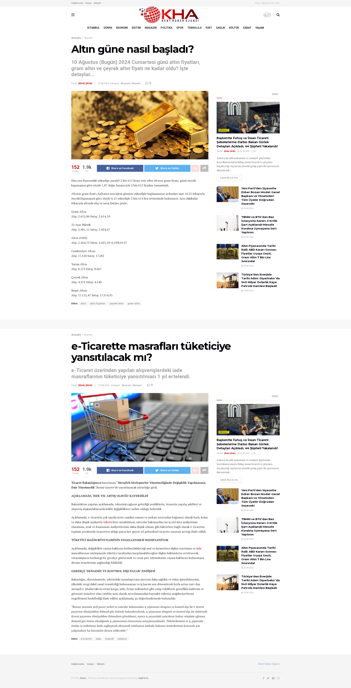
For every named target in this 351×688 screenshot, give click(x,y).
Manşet (136, 83)
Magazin (151, 27)
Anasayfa (76, 38)
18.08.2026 (248, 291)
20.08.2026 (244, 151)
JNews (82, 678)
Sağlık (220, 27)
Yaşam (259, 27)
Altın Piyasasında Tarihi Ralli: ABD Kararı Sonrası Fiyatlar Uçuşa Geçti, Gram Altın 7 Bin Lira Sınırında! (258, 253)
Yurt (208, 27)
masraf (109, 639)
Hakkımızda (77, 3)
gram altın (134, 303)
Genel (275, 94)
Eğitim (136, 27)
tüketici (108, 522)
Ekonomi (122, 27)
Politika (166, 27)
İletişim (97, 3)
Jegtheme (143, 678)
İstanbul (93, 27)
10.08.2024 (103, 83)
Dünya (108, 27)
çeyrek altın (117, 303)
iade (198, 548)
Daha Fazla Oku (229, 178)
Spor (179, 27)
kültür (234, 27)
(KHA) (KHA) (85, 83)
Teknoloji (194, 27)
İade (98, 639)
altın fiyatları (97, 303)
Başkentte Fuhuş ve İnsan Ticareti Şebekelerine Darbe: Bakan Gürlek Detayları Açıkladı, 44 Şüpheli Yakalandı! (247, 142)
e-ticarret (86, 639)
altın (83, 303)
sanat (247, 27)
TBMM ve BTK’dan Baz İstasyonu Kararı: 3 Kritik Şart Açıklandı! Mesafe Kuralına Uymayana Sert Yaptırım (259, 224)
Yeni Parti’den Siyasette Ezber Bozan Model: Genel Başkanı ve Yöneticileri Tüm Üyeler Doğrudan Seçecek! (260, 196)
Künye (88, 3)
